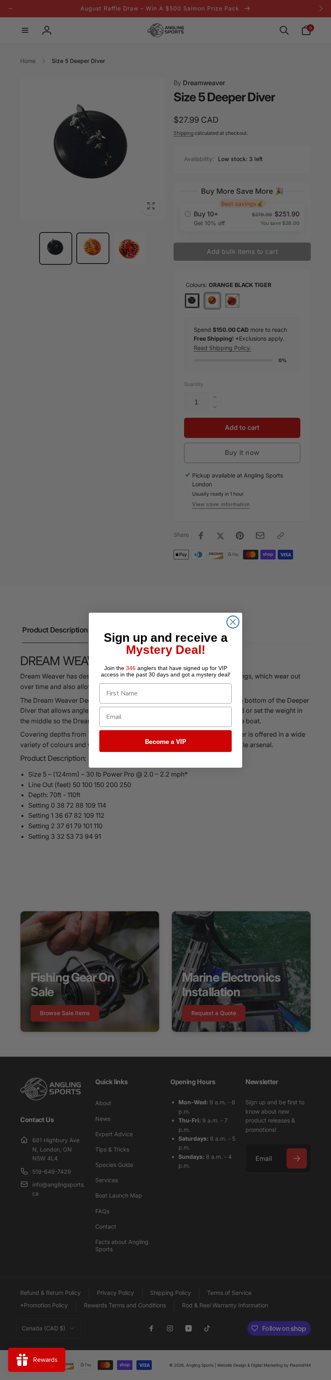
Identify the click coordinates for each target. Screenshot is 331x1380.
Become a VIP (165, 741)
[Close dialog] (233, 622)
